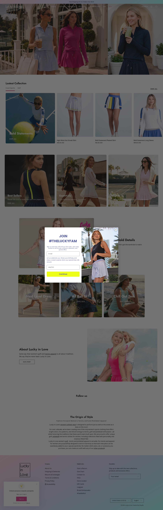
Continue (63, 274)
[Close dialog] (116, 229)
